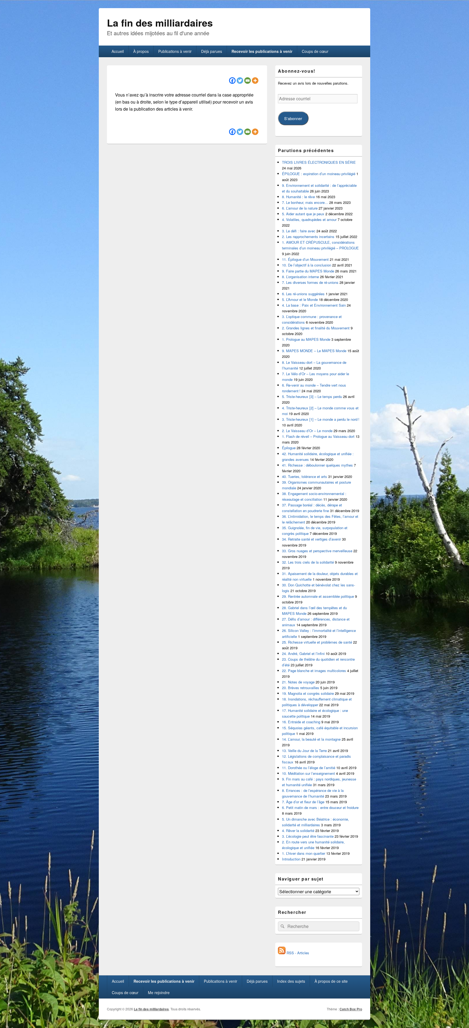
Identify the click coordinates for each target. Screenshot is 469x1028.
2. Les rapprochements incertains (308, 236)
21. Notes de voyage (298, 682)
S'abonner (293, 118)
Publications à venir (175, 51)
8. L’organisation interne (300, 276)
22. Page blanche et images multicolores (314, 670)
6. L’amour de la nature (300, 208)
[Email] (247, 80)
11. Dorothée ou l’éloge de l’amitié (308, 767)
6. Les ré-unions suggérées (303, 293)
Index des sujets (291, 981)
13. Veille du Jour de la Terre (304, 750)
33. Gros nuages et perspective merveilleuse (317, 550)
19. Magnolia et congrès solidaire (308, 693)
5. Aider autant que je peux (303, 213)
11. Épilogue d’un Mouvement (305, 259)
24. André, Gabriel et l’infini (303, 653)
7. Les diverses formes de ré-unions (310, 282)
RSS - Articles (297, 952)
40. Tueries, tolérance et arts (304, 476)
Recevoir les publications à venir (262, 51)
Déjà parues (211, 51)
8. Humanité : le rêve (298, 196)
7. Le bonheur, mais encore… (305, 202)
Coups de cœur (315, 51)
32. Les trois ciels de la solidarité (308, 562)
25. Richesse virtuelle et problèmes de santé (317, 642)
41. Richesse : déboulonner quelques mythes (317, 465)
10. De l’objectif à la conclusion (306, 265)
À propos (141, 51)
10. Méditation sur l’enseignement (308, 773)
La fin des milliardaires (160, 22)
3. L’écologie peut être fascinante (308, 836)
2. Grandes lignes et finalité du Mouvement (316, 327)
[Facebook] (232, 80)
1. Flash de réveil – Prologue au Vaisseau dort (318, 436)
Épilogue (289, 447)
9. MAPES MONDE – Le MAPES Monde (314, 350)
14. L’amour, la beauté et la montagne (311, 739)
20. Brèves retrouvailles (300, 687)
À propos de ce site (331, 981)
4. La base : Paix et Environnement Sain (314, 305)
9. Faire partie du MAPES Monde (308, 271)
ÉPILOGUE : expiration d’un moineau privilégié (318, 173)
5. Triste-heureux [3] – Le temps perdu (312, 396)
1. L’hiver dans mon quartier (303, 853)
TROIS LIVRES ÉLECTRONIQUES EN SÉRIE (319, 162)
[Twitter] (240, 80)
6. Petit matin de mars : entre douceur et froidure (320, 807)
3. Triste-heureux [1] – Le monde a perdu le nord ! (320, 419)
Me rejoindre (159, 992)
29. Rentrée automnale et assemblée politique (318, 596)
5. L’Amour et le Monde (300, 299)
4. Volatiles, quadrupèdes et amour (309, 219)
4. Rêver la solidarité (298, 830)
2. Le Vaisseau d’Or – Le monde (307, 430)
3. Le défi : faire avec (298, 230)
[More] (255, 80)
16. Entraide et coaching (301, 721)
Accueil (118, 51)
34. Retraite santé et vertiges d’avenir (311, 539)
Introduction (291, 859)
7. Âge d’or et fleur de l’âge (303, 801)
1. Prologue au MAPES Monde (306, 339)
